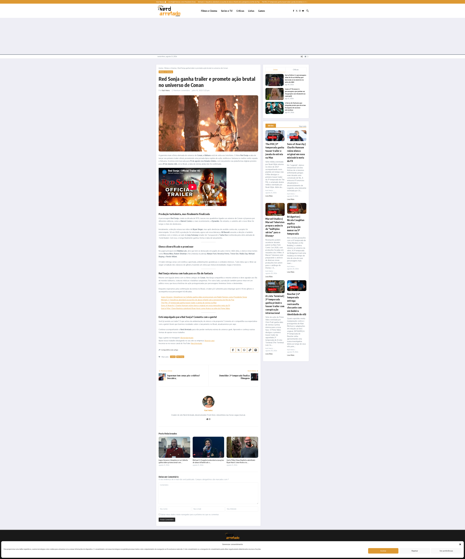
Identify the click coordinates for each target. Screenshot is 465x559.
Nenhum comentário (182, 90)
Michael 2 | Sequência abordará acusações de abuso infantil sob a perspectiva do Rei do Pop (197, 300)
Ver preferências (446, 551)
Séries (271, 125)
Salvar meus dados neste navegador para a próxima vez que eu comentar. (190, 514)
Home (161, 68)
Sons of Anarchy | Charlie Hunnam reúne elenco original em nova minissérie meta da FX (195, 305)
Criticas (240, 10)
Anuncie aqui (209, 341)
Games (261, 10)
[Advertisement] (232, 36)
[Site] (207, 419)
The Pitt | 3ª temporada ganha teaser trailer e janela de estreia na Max (189, 303)
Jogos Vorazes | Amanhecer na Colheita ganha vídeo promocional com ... (173, 461)
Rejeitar (415, 551)
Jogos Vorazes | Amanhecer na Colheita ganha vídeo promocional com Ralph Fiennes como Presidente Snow (204, 297)
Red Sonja (180, 357)
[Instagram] (209, 419)
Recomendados (274, 134)
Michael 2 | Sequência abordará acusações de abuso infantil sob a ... (208, 461)
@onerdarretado (186, 338)
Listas (251, 10)
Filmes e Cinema (209, 10)
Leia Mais (269, 196)
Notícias (271, 131)
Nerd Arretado (196, 343)
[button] (460, 544)
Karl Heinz (166, 90)
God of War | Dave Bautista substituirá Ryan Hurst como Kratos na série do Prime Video (195, 308)
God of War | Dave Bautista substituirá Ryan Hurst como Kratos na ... (241, 461)
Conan (173, 357)
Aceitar (383, 551)
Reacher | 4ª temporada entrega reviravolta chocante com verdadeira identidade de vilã (296, 304)
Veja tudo (302, 126)
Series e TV (226, 10)
